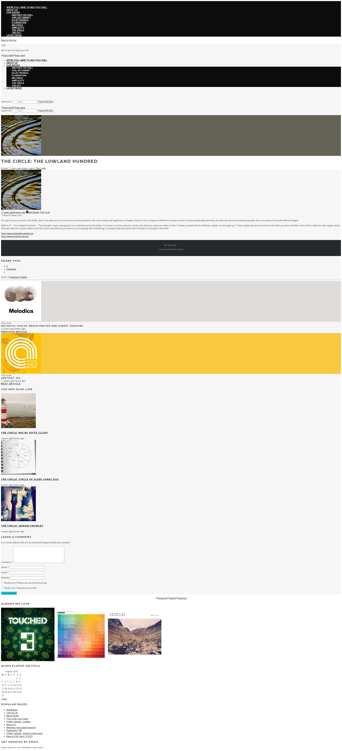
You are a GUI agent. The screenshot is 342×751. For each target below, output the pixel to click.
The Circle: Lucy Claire (17, 718)
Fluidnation (12, 709)
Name (5, 567)
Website (5, 577)
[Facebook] (161, 598)
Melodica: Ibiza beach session (21, 727)
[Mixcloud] (181, 598)
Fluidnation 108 (14, 730)
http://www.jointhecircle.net (14, 236)
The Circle (41, 168)
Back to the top (8, 40)
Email (4, 572)
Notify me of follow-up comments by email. (25, 582)
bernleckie (34, 212)
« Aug (4, 698)
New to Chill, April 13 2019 (19, 736)
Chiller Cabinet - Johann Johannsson (24, 733)
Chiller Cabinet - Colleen (18, 721)
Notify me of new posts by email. (20, 587)
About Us (11, 724)
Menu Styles (12, 715)
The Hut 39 (12, 712)
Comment (7, 562)
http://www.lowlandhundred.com (17, 233)
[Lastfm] (171, 598)
